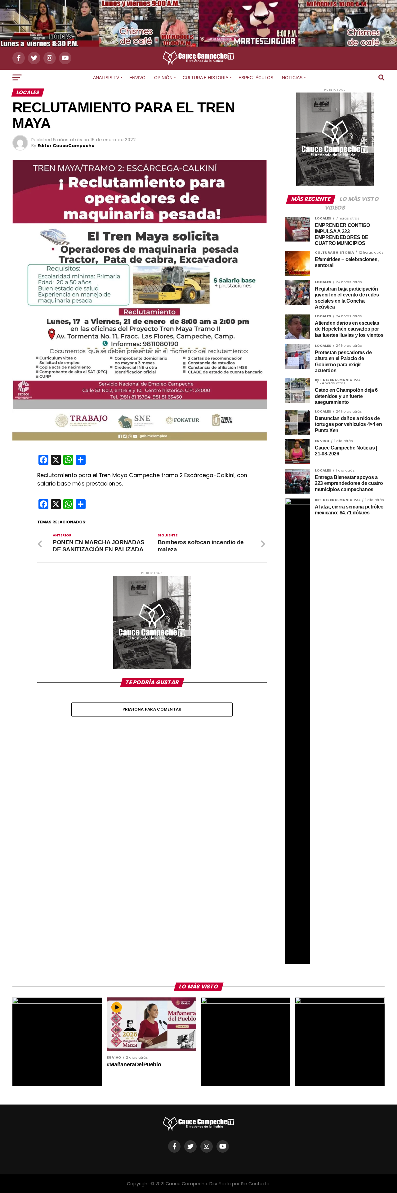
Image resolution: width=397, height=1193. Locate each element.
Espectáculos (256, 77)
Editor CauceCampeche (66, 145)
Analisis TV (106, 77)
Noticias (292, 77)
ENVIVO (137, 77)
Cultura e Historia (205, 77)
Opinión (163, 77)
